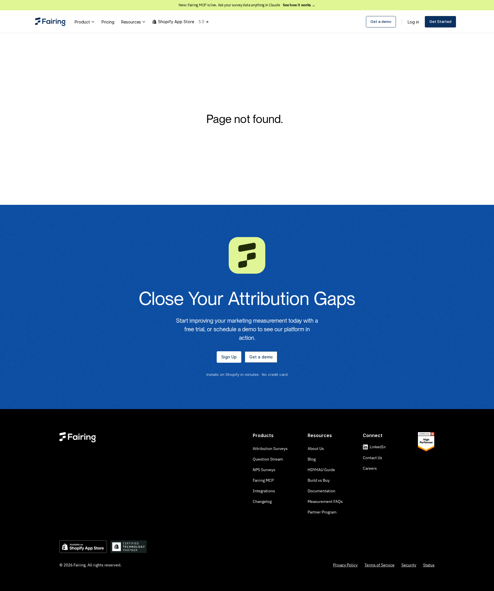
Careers (370, 468)
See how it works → (299, 5)
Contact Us (372, 457)
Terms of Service (379, 565)
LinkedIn (378, 446)
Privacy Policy (345, 565)
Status (429, 565)
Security (408, 565)
